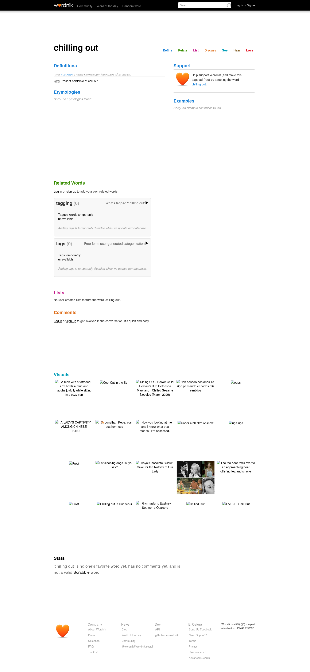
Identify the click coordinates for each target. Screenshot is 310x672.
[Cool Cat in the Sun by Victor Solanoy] (114, 382)
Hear (236, 50)
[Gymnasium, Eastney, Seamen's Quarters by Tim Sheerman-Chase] (155, 505)
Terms (192, 641)
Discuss (210, 50)
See (225, 50)
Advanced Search (199, 658)
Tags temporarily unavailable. (69, 257)
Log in (58, 191)
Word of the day (107, 6)
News (125, 624)
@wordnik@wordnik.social (137, 646)
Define (167, 50)
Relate (182, 50)
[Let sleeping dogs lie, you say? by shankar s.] (114, 464)
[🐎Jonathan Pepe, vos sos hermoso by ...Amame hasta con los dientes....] (114, 424)
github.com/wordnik (166, 635)
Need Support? (198, 635)
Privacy (193, 646)
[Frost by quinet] (74, 463)
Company (95, 624)
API (157, 629)
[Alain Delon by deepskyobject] (202, 477)
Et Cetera (195, 624)
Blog (124, 629)
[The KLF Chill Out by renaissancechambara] (236, 503)
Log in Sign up (246, 5)
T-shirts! (93, 652)
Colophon (94, 641)
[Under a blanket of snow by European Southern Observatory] (195, 422)
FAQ (91, 646)
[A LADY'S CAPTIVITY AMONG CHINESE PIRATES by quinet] (74, 426)
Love (249, 50)
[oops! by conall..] (236, 382)
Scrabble (81, 572)
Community (84, 6)
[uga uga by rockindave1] (236, 422)
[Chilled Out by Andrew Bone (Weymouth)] (195, 503)
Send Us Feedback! (200, 629)
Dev (158, 624)
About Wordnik (97, 629)
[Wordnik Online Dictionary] (63, 5)
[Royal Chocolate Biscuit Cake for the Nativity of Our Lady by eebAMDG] (155, 466)
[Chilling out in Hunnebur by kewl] (114, 503)
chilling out (199, 84)
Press (91, 635)
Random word (131, 6)
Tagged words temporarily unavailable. (75, 216)
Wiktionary (66, 74)
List (196, 50)
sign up (71, 191)
